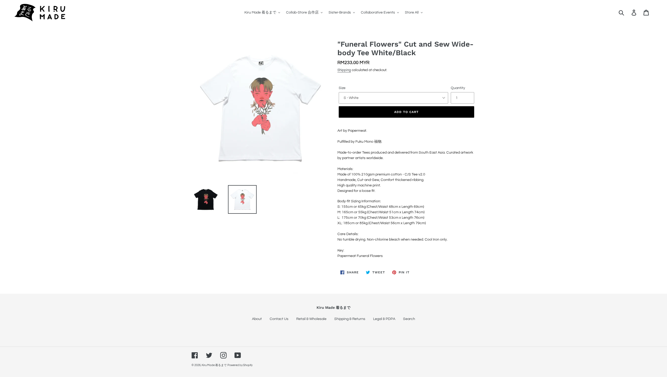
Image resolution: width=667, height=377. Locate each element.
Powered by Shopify (239, 365)
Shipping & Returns (349, 319)
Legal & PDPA (384, 319)
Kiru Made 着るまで (214, 365)
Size (342, 88)
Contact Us (279, 319)
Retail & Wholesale (311, 319)
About (257, 319)
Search (409, 319)
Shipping (344, 70)
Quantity (458, 88)
